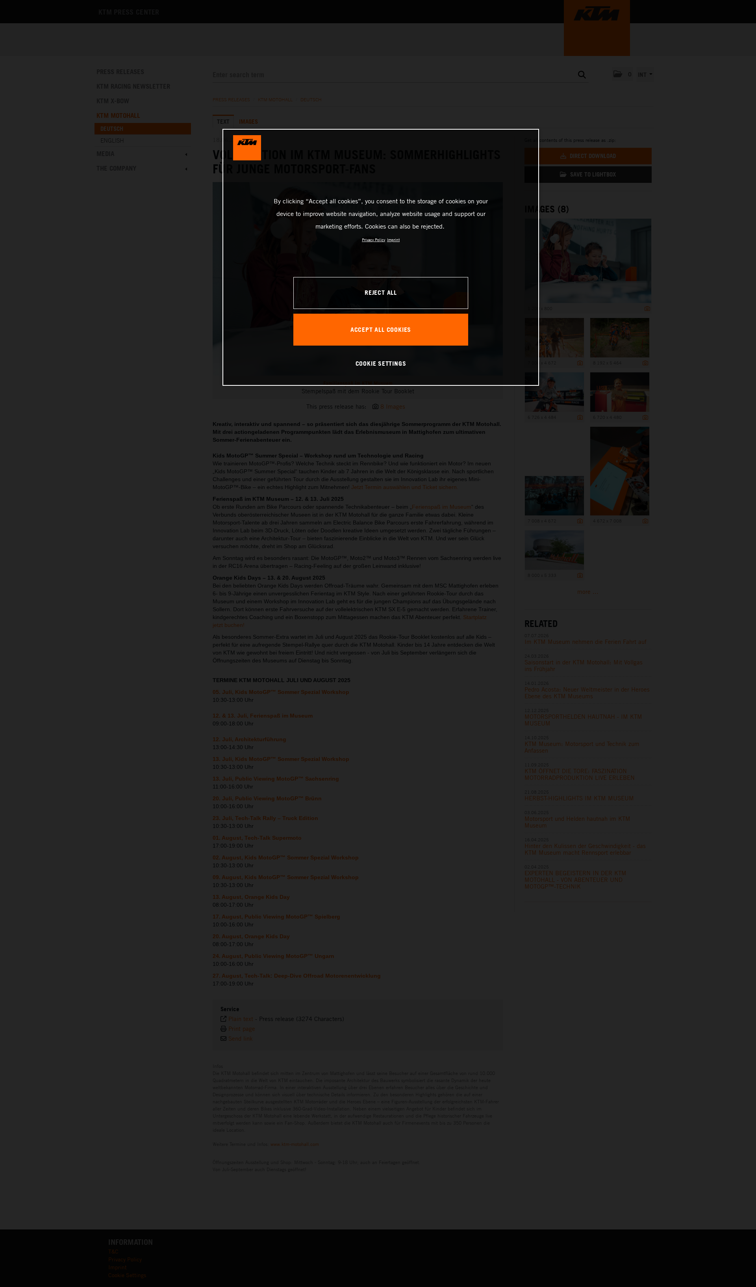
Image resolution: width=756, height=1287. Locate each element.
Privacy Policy (373, 239)
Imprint (393, 239)
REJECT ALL (381, 292)
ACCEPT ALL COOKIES (380, 329)
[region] (380, 257)
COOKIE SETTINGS (381, 363)
